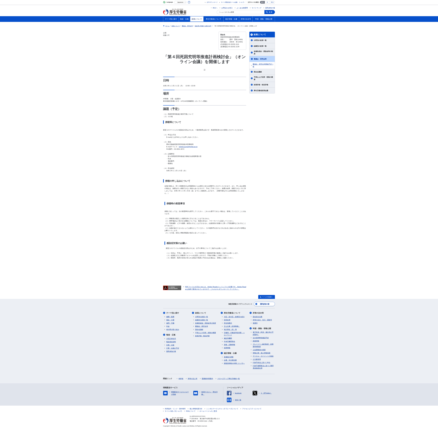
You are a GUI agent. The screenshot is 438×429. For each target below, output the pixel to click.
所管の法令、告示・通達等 (262, 320)
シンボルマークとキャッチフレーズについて (222, 409)
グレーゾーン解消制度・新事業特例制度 (263, 345)
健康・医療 (170, 317)
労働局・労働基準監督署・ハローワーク (234, 334)
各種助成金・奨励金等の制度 (263, 52)
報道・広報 (170, 335)
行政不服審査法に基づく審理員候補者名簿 (263, 367)
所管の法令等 (258, 313)
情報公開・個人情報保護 (261, 353)
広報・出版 (170, 345)
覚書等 (255, 323)
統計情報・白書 (230, 353)
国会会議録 (258, 72)
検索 (271, 12)
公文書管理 (257, 359)
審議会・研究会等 (260, 59)
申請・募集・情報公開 (262, 328)
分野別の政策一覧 (260, 40)
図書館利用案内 (207, 379)
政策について (260, 34)
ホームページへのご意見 (208, 411)
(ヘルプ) (241, 2)
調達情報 (256, 341)
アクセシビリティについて (251, 409)
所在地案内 (228, 323)
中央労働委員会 (229, 341)
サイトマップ (256, 8)
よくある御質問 (242, 8)
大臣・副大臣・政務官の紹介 (234, 317)
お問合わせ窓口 (227, 8)
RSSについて (191, 411)
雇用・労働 (170, 323)
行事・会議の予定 (172, 348)
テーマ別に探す (172, 313)
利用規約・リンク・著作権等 (175, 409)
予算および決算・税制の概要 (263, 78)
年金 (167, 326)
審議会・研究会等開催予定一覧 (263, 65)
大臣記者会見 (171, 339)
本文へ (215, 8)
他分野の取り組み (172, 329)
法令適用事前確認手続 (261, 338)
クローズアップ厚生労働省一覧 (228, 379)
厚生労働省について (232, 313)
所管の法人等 (192, 379)
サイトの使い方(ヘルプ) (173, 411)
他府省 (181, 379)
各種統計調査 (228, 357)
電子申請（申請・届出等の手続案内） (263, 333)
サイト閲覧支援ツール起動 (229, 2)
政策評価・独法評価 (261, 85)
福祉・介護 (170, 320)
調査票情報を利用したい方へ (234, 363)
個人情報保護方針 (196, 409)
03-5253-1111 (202, 421)
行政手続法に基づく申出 (261, 362)
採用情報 (227, 348)
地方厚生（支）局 (230, 329)
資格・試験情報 (229, 345)
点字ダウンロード (212, 2)
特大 (272, 2)
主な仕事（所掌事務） (232, 326)
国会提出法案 (257, 317)
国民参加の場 (270, 8)
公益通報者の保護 (259, 350)
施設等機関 (228, 338)
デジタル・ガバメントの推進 (263, 356)
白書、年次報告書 (230, 360)
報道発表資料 (171, 342)
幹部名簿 (227, 320)
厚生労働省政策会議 (261, 90)
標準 (262, 2)
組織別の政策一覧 (260, 46)
